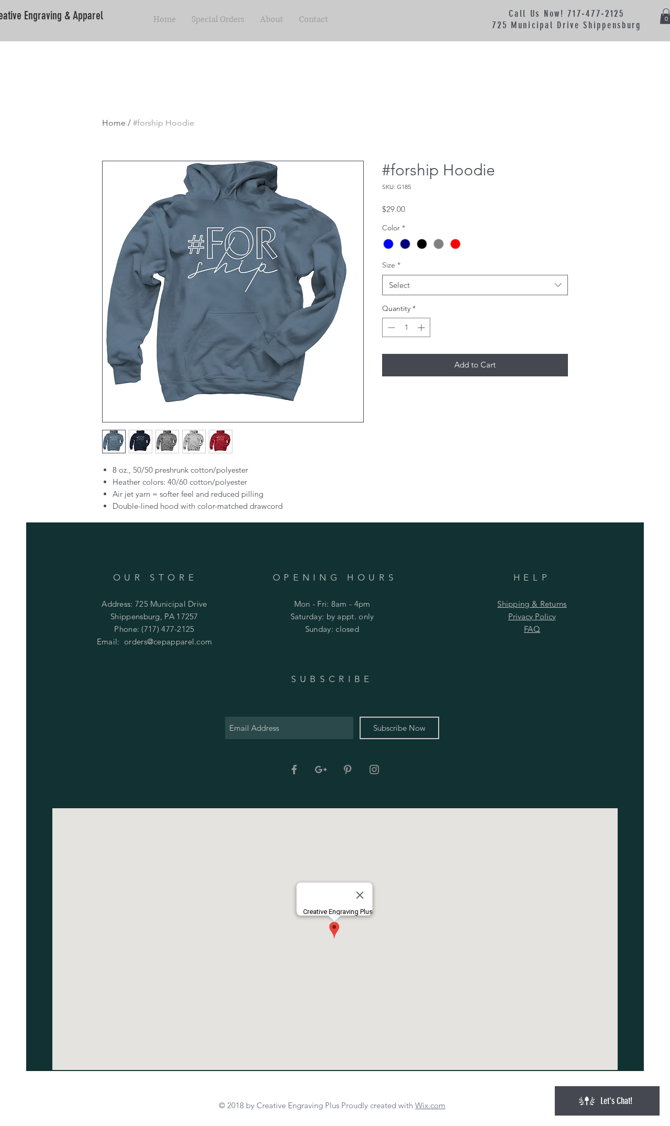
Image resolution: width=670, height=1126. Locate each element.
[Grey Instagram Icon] (374, 769)
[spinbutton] (406, 327)
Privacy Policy (532, 616)
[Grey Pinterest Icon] (347, 769)
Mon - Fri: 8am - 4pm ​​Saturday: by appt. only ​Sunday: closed (332, 616)
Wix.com (430, 1105)
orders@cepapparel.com (168, 641)
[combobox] (475, 285)
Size (391, 265)
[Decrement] (390, 327)
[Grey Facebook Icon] (294, 769)
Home (114, 123)
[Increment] (422, 327)
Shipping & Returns (531, 604)
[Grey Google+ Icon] (321, 769)
